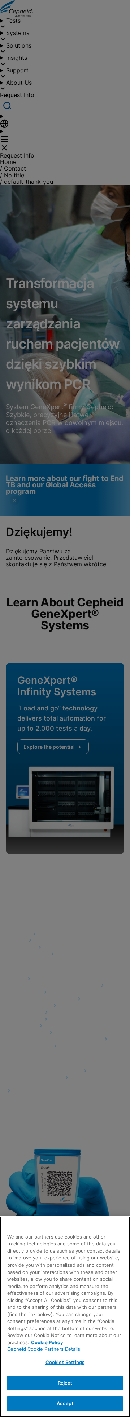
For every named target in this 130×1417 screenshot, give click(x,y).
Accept (65, 1403)
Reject (65, 1383)
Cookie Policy (47, 1342)
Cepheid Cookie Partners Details (43, 1349)
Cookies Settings (65, 1362)
